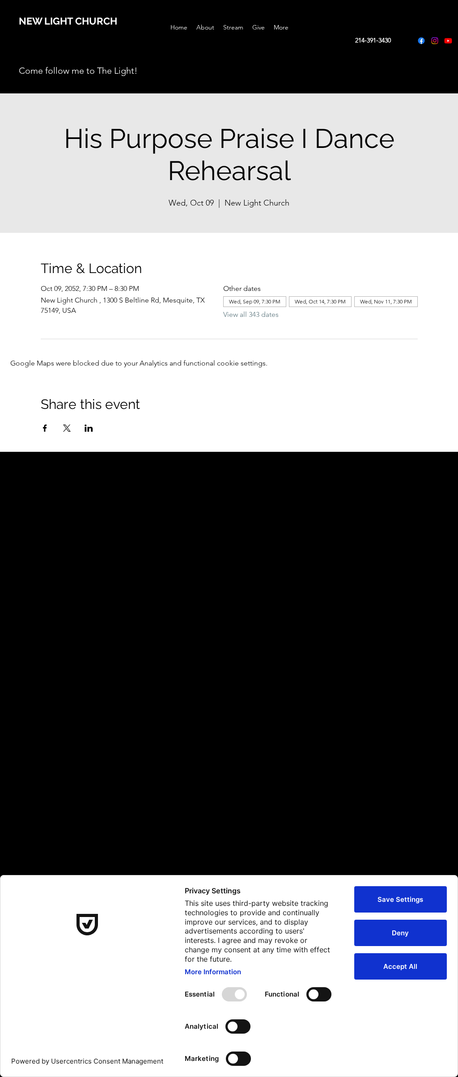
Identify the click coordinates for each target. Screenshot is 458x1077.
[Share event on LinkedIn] (89, 428)
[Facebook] (421, 40)
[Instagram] (434, 40)
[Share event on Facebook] (45, 428)
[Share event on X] (67, 428)
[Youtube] (448, 40)
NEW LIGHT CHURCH (68, 21)
